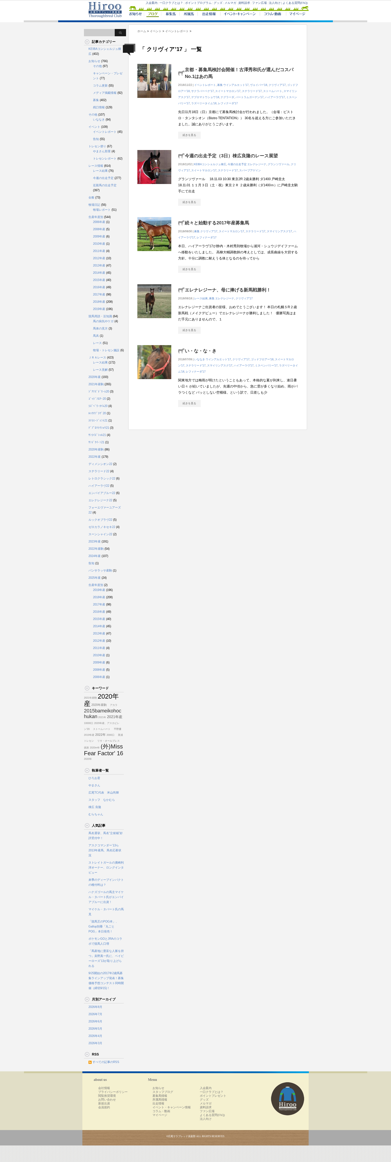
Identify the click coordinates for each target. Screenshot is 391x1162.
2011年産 (99, 251)
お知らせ (94, 61)
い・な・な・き (201, 350)
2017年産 (99, 294)
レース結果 (201, 298)
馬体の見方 (100, 328)
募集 (220, 85)
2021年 (102, 717)
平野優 (116, 729)
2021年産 (114, 717)
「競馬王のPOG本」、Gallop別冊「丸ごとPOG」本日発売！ (103, 926)
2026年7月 (95, 1014)
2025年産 (94, 577)
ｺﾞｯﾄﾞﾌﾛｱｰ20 (97, 398)
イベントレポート (205, 85)
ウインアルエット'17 (236, 85)
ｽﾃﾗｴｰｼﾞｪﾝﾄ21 (97, 420)
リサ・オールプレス (107, 740)
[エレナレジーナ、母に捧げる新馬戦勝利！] (154, 320)
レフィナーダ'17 (228, 103)
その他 (97, 66)
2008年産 (99, 229)
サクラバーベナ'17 (202, 91)
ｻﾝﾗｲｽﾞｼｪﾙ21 (97, 435)
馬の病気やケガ (103, 321)
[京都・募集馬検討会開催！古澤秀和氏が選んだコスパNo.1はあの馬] (154, 100)
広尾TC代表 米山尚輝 (103, 792)
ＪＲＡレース (97, 357)
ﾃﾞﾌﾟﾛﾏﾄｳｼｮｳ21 (98, 427)
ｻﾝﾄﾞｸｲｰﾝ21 (96, 442)
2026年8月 (95, 1007)
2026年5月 (95, 1028)
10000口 (88, 723)
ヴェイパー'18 (258, 85)
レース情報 (95, 165)
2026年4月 (95, 1036)
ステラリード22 (98, 471)
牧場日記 (94, 204)
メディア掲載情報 (105, 92)
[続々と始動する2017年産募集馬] (154, 253)
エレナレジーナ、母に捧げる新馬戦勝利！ (228, 289)
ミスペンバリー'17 (266, 365)
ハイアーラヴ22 (98, 485)
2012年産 (99, 258)
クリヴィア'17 (277, 85)
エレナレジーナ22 (100, 500)
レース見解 (100, 369)
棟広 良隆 (94, 807)
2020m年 (95, 747)
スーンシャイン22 (100, 534)
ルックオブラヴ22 (100, 519)
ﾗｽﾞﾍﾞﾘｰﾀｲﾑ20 (97, 406)
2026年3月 (95, 1043)
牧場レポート (102, 209)
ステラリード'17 (252, 91)
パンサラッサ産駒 (100, 570)
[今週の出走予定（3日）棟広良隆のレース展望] (154, 186)
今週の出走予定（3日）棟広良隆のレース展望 (231, 155)
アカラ (112, 705)
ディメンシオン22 (100, 464)
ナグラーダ (227, 97)
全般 (91, 197)
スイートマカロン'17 (228, 91)
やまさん (94, 785)
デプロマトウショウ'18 (205, 97)
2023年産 (94, 541)
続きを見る (189, 135)
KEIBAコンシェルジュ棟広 (210, 164)
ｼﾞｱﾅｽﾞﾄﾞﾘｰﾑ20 (98, 391)
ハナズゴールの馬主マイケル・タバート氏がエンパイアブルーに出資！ (106, 897)
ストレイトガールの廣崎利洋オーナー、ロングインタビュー (106, 867)
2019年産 (99, 309)
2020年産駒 (96, 449)
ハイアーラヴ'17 (275, 97)
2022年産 (94, 456)
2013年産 (99, 265)
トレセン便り (97, 146)
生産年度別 (95, 217)
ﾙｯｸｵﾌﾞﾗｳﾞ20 (97, 413)
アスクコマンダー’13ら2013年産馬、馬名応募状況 (104, 850)
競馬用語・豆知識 (100, 316)
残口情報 (99, 107)
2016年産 (99, 287)
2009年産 (99, 236)
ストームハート (272, 91)
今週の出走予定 (237, 164)
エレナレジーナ (256, 164)
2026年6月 (95, 1021)
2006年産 (99, 222)
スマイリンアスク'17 (279, 231)
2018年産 (99, 301)
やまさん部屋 (102, 151)
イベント (94, 126)
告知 (96, 139)
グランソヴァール (278, 164)
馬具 (96, 335)
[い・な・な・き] (154, 381)
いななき (199, 359)
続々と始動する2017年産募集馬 (217, 222)
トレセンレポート (105, 158)
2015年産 (99, 280)
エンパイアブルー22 (101, 493)
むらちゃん (95, 814)
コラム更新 (100, 85)
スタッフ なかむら (101, 799)
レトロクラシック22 (101, 478)
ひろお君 (94, 778)
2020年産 (94, 377)
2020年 (88, 759)
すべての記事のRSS (106, 1062)
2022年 (100, 734)
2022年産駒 (96, 548)
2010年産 (99, 243)
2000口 (110, 735)
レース (97, 343)
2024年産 (94, 556)
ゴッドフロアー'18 (262, 359)
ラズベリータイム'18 (204, 103)
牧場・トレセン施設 (106, 350)
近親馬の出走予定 (105, 185)
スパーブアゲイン (250, 170)
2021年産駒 (96, 384)
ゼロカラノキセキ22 (101, 527)
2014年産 (99, 272)
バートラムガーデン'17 (250, 97)
